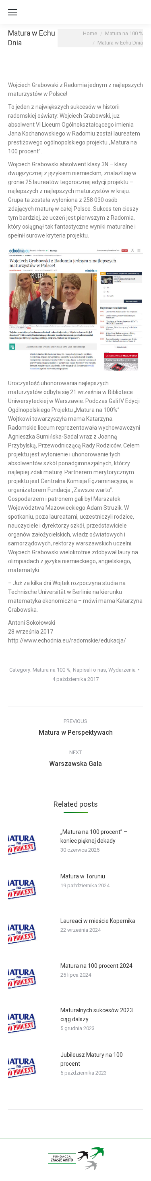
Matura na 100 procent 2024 (96, 966)
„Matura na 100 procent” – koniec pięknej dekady (93, 836)
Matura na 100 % (124, 33)
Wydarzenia (122, 670)
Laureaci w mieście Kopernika (97, 921)
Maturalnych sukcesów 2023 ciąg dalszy (96, 1014)
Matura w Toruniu (82, 876)
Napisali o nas (89, 670)
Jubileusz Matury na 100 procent (91, 1059)
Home (90, 33)
